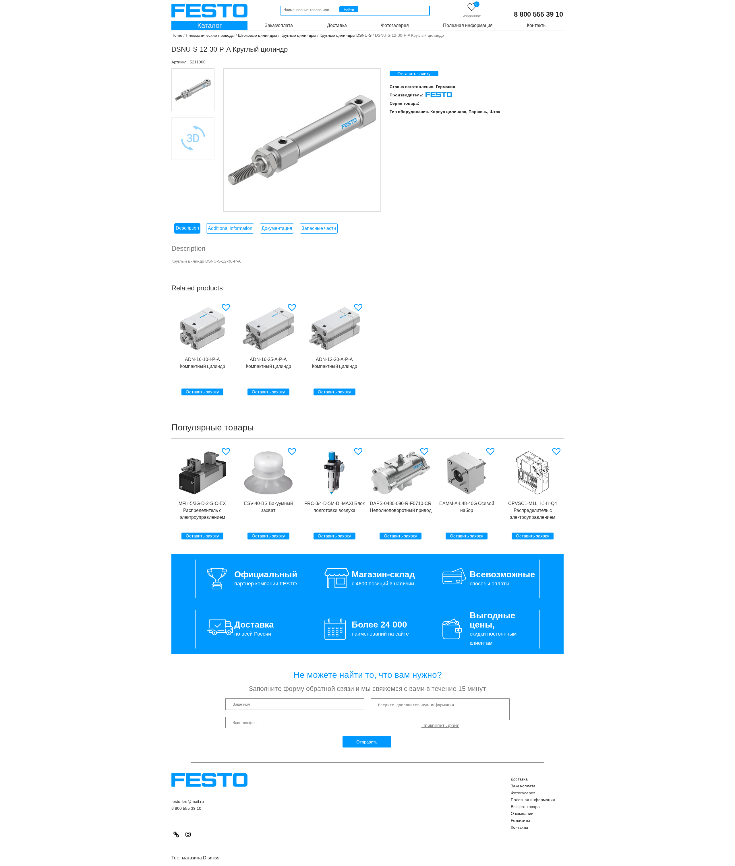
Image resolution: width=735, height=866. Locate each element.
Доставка (337, 25)
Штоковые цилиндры (257, 35)
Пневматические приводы (210, 35)
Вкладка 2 (192, 138)
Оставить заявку (414, 73)
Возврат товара (525, 806)
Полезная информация (468, 25)
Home (176, 35)
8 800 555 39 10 (538, 14)
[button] (226, 307)
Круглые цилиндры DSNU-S (346, 35)
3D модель (192, 169)
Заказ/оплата (279, 25)
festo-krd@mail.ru (187, 801)
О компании (522, 813)
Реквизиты (520, 820)
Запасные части (318, 228)
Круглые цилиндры (298, 35)
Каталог (209, 25)
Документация (277, 228)
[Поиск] (348, 9)
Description (187, 228)
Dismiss (211, 857)
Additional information (230, 228)
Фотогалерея (395, 25)
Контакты (537, 25)
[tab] (187, 228)
